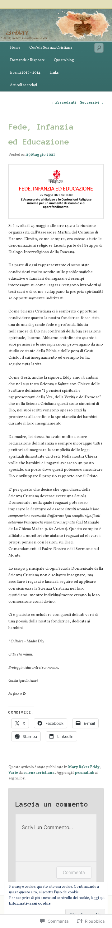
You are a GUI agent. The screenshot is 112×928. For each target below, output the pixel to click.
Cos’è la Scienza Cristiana (50, 47)
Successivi (92, 102)
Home (15, 47)
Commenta (74, 872)
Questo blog (64, 60)
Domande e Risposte (27, 60)
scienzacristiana (39, 772)
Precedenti (63, 102)
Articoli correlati (23, 85)
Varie (13, 772)
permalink (84, 772)
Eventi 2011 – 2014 (25, 72)
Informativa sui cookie (30, 903)
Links (54, 72)
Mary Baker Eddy (84, 767)
